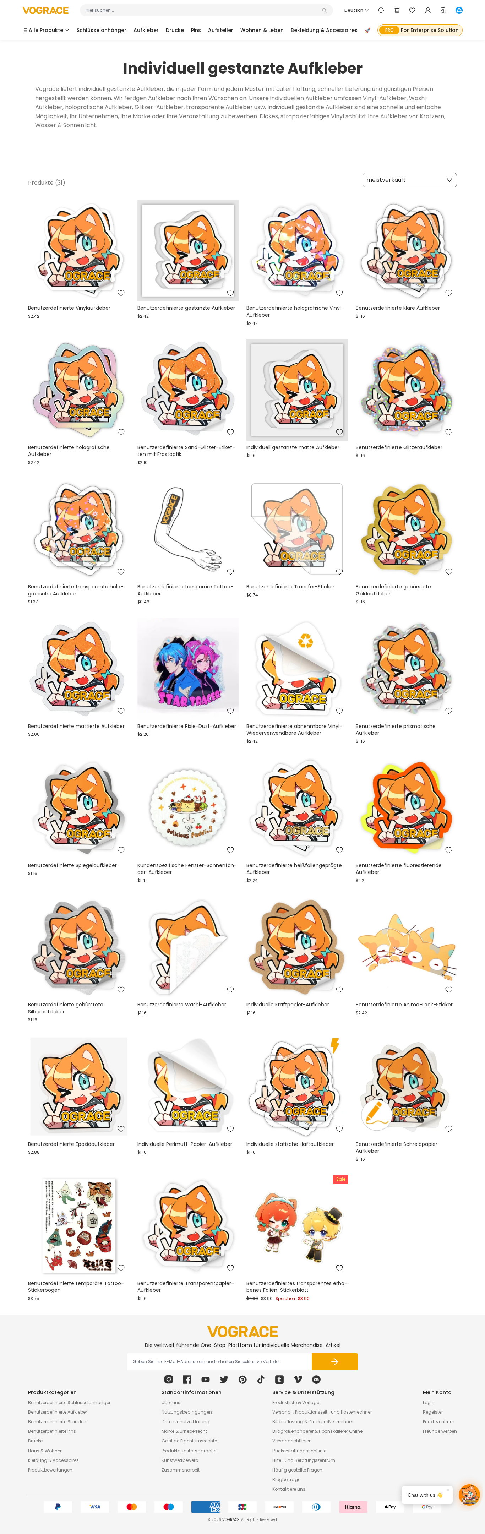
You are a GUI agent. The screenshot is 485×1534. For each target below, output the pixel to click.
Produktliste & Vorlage (295, 1402)
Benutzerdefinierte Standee (57, 1422)
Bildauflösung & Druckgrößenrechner (312, 1422)
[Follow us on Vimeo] (298, 1380)
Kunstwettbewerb (180, 1460)
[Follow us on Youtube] (206, 1380)
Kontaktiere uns (288, 1489)
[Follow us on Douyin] (261, 1380)
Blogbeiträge (286, 1479)
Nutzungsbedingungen (187, 1412)
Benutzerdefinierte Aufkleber (57, 1412)
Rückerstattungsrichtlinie (299, 1451)
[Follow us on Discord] (316, 1380)
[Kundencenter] (427, 10)
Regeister (433, 1412)
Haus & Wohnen (45, 1451)
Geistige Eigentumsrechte (189, 1441)
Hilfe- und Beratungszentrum (303, 1460)
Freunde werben (440, 1431)
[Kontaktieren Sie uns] (381, 10)
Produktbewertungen (50, 1470)
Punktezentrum (438, 1422)
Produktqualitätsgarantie (189, 1451)
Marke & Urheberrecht (184, 1431)
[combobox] (203, 10)
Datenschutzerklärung (185, 1422)
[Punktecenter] (443, 10)
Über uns (171, 1402)
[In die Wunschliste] (121, 292)
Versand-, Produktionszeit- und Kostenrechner (322, 1412)
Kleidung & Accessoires (53, 1460)
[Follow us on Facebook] (187, 1380)
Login (429, 1402)
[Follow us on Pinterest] (242, 1380)
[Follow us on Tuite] (224, 1380)
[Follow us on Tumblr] (279, 1380)
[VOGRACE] (45, 10)
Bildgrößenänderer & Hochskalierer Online (317, 1431)
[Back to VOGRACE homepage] (242, 1331)
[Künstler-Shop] (459, 10)
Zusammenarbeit (181, 1470)
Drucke (35, 1441)
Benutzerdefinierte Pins (52, 1431)
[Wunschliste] (412, 10)
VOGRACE (230, 1519)
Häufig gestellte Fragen (297, 1470)
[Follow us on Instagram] (169, 1380)
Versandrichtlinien (292, 1441)
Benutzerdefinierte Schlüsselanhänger (69, 1402)
